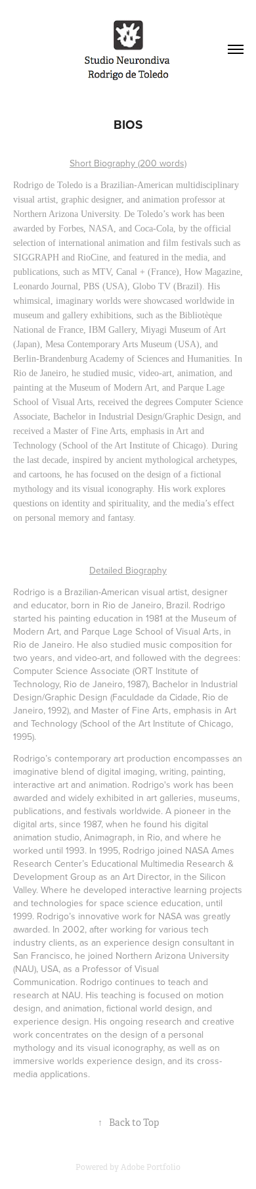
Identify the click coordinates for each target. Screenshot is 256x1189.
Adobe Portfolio (151, 1167)
